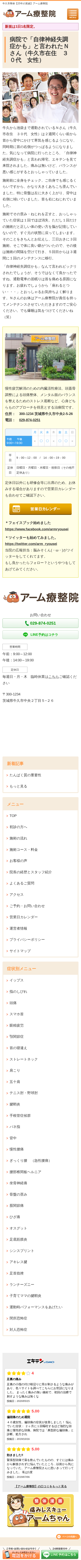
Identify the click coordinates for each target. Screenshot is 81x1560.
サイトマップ (20, 951)
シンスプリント (22, 1251)
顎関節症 (17, 1037)
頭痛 (13, 1003)
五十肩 (15, 1082)
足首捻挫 (17, 1273)
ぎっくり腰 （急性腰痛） (31, 1161)
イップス (17, 980)
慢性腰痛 (17, 1149)
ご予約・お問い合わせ (27, 906)
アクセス (17, 895)
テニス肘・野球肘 (24, 1093)
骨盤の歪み (18, 1194)
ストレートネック (24, 1059)
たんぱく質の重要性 (25, 775)
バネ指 (15, 1127)
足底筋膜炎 (18, 1239)
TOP (13, 816)
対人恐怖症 (18, 1330)
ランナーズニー (22, 1285)
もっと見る (18, 786)
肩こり (15, 1070)
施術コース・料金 (24, 850)
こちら (53, 677)
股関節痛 (17, 1206)
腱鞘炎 (15, 1104)
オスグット (18, 1228)
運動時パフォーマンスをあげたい (36, 1307)
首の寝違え (18, 1048)
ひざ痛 (15, 1217)
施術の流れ (18, 838)
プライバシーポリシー (27, 940)
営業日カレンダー (24, 917)
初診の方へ (18, 827)
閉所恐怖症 (18, 1318)
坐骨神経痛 (18, 1183)
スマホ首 (17, 1014)
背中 (13, 1138)
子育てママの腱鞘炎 (25, 1296)
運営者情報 (18, 928)
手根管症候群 (20, 1116)
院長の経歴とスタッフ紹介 (31, 872)
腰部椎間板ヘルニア (25, 1172)
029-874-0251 (29, 420)
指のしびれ (18, 992)
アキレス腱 (18, 1262)
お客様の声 (18, 861)
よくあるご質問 (22, 883)
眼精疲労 (17, 1025)
